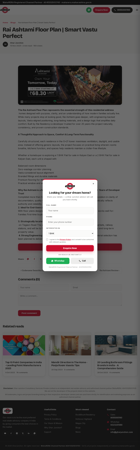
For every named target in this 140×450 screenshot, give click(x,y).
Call (84, 261)
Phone (49, 217)
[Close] (93, 183)
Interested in (53, 228)
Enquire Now (70, 248)
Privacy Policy (65, 239)
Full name (51, 205)
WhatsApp (59, 261)
